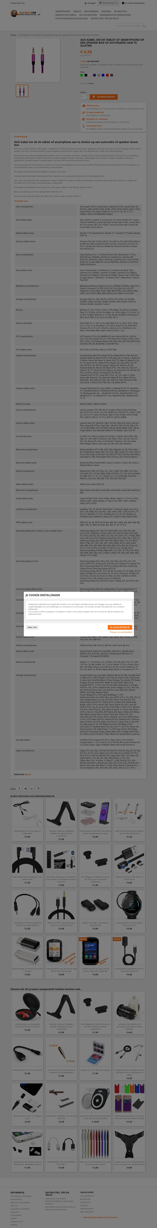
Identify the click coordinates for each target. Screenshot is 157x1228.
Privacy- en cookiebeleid (121, 632)
